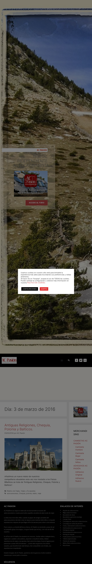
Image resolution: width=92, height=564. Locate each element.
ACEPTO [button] (44, 289)
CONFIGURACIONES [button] (30, 289)
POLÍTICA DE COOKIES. (36, 283)
